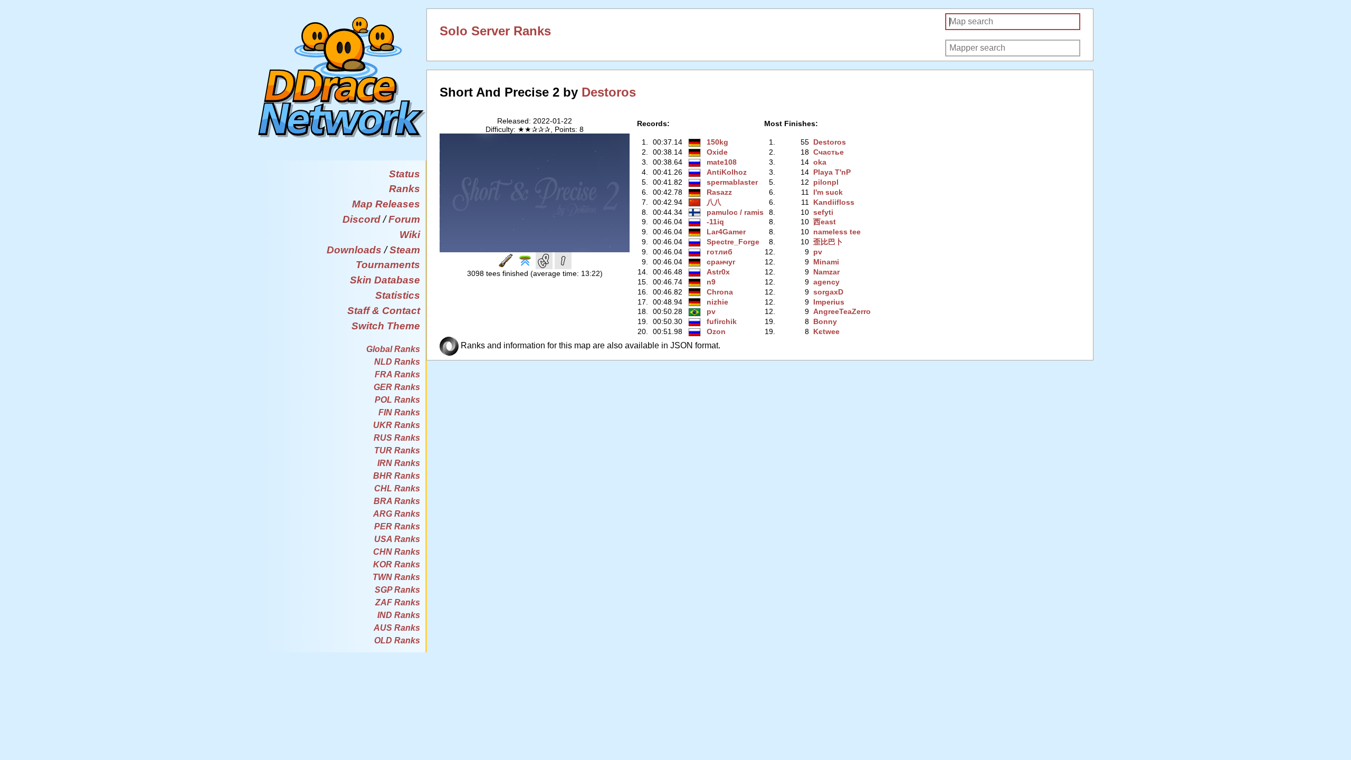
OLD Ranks (397, 640)
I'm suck (828, 192)
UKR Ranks (396, 425)
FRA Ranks (397, 374)
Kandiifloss (833, 202)
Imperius (828, 302)
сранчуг (721, 262)
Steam (404, 249)
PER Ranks (397, 526)
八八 (714, 202)
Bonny (825, 321)
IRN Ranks (398, 463)
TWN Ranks (396, 577)
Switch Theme (385, 325)
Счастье (828, 152)
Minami (826, 262)
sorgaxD (828, 292)
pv (711, 311)
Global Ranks (393, 349)
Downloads (354, 249)
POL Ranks (397, 399)
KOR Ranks (396, 564)
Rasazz (719, 192)
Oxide (717, 152)
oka (819, 162)
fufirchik (722, 321)
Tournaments (388, 264)
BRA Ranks (397, 501)
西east (824, 221)
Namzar (826, 272)
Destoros (609, 92)
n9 (711, 282)
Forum (404, 219)
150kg (717, 142)
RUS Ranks (397, 437)
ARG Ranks (396, 513)
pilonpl (826, 182)
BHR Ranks (396, 475)
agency (826, 282)
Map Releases (386, 204)
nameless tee (837, 231)
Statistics (397, 295)
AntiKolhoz (727, 172)
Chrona (720, 292)
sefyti (823, 212)
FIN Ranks (399, 412)
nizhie (717, 302)
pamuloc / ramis (735, 212)
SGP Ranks (397, 589)
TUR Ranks (397, 450)
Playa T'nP (832, 172)
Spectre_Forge (733, 242)
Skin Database (385, 280)
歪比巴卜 (828, 242)
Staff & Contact (383, 310)
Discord (361, 219)
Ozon (716, 331)
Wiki (409, 234)
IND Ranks (398, 615)
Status (404, 173)
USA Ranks (397, 539)
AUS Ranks (397, 627)
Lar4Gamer (726, 231)
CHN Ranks (396, 551)
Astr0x (718, 272)
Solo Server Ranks (495, 31)
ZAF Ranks (397, 602)
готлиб (719, 252)
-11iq (715, 221)
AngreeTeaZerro (842, 311)
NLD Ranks (397, 361)
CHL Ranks (397, 488)
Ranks (404, 188)
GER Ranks (397, 387)
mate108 (722, 162)
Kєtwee (826, 331)
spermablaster (732, 182)
